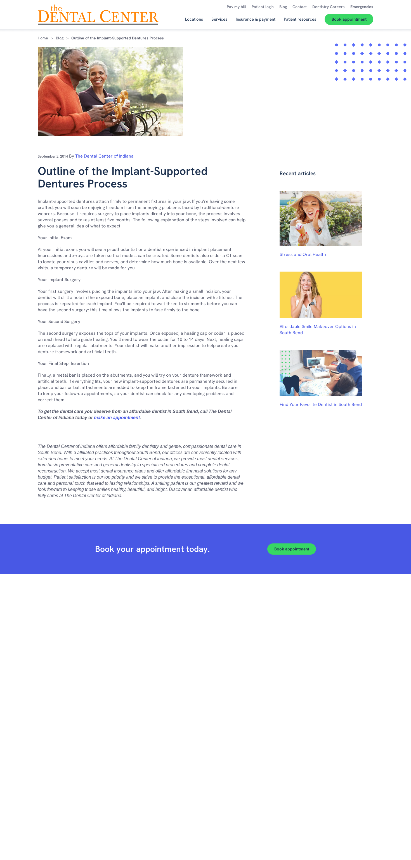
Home (43, 38)
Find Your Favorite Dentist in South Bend (321, 404)
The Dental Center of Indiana (104, 156)
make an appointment (117, 417)
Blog (59, 38)
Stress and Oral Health (303, 254)
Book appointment (291, 549)
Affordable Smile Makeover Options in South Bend (318, 330)
